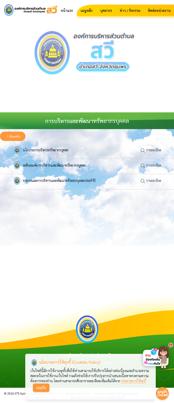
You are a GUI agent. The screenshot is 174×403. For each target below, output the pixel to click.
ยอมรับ (41, 387)
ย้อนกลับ (14, 136)
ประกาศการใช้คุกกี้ (133, 381)
